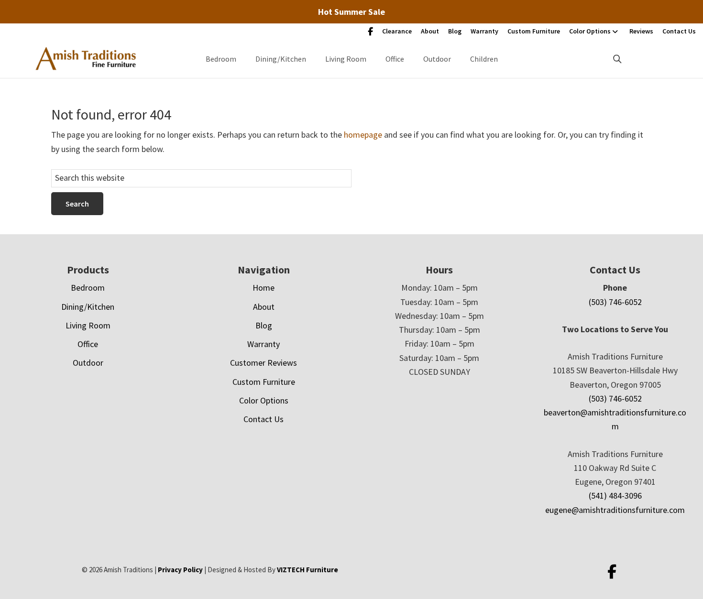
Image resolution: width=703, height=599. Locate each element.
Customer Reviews (263, 362)
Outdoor (437, 59)
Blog (454, 31)
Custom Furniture (533, 31)
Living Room (345, 59)
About (430, 31)
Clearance (397, 31)
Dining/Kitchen (280, 59)
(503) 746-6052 (615, 301)
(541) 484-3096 (615, 495)
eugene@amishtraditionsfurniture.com (615, 509)
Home (264, 287)
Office (394, 59)
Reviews (641, 31)
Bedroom (221, 59)
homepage (363, 134)
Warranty (484, 31)
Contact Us (679, 31)
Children (484, 59)
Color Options (590, 31)
